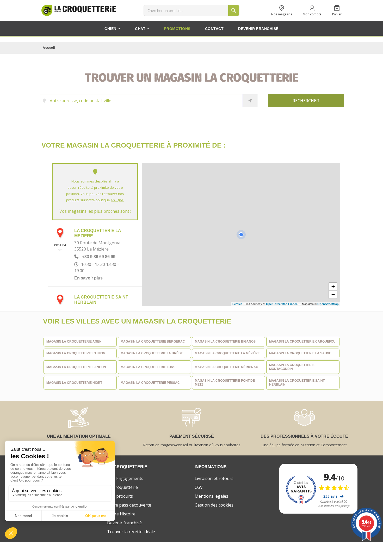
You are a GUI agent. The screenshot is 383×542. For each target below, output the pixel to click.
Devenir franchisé (124, 523)
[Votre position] (241, 234)
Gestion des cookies (214, 505)
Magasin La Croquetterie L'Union (75, 353)
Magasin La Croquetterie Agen (74, 341)
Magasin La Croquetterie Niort (74, 383)
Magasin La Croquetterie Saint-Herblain (297, 382)
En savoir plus (88, 278)
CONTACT (214, 29)
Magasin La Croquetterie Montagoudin (291, 367)
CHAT (142, 29)
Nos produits (120, 496)
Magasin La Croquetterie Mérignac (226, 367)
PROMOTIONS (177, 29)
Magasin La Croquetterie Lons (148, 367)
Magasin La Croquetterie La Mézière (227, 353)
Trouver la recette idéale (131, 531)
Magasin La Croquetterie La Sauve (300, 353)
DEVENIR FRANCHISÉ (258, 29)
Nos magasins (281, 14)
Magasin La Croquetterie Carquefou (302, 341)
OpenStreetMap (328, 304)
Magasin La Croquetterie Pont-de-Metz (225, 382)
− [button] (333, 294)
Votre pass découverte (129, 505)
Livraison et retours (214, 478)
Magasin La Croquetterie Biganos (225, 341)
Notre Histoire (121, 514)
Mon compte (312, 14)
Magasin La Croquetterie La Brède (152, 353)
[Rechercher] (233, 10)
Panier (337, 14)
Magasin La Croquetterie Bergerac (153, 341)
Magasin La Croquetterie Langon (76, 367)
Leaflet (237, 304)
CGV (199, 487)
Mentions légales (211, 496)
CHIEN (112, 29)
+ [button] (333, 286)
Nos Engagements (125, 478)
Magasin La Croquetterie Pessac (150, 383)
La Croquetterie (122, 487)
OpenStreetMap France (282, 304)
